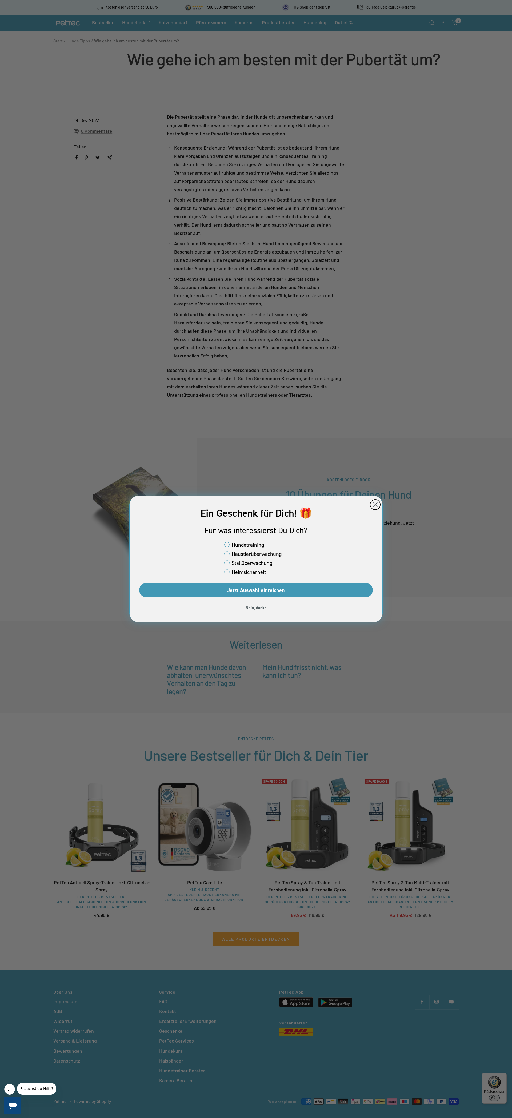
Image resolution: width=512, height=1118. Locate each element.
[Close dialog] (375, 505)
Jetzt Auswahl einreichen (256, 590)
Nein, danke (256, 607)
